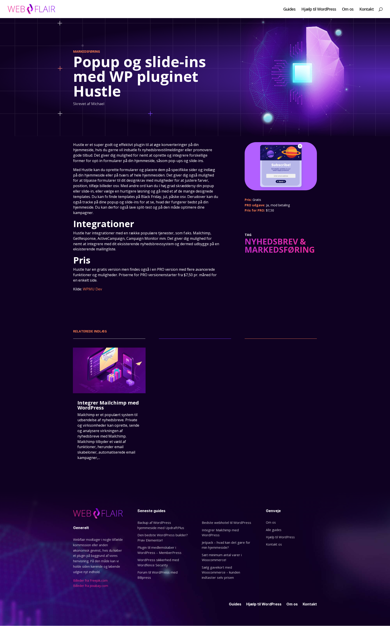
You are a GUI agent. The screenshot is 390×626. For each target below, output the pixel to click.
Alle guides (273, 530)
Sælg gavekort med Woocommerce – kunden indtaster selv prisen (221, 572)
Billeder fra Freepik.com (90, 580)
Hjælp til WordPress (318, 9)
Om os (347, 9)
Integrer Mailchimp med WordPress (108, 405)
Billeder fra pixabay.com (91, 586)
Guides (289, 9)
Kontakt (366, 9)
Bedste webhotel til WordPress (226, 522)
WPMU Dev (92, 289)
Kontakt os (274, 544)
